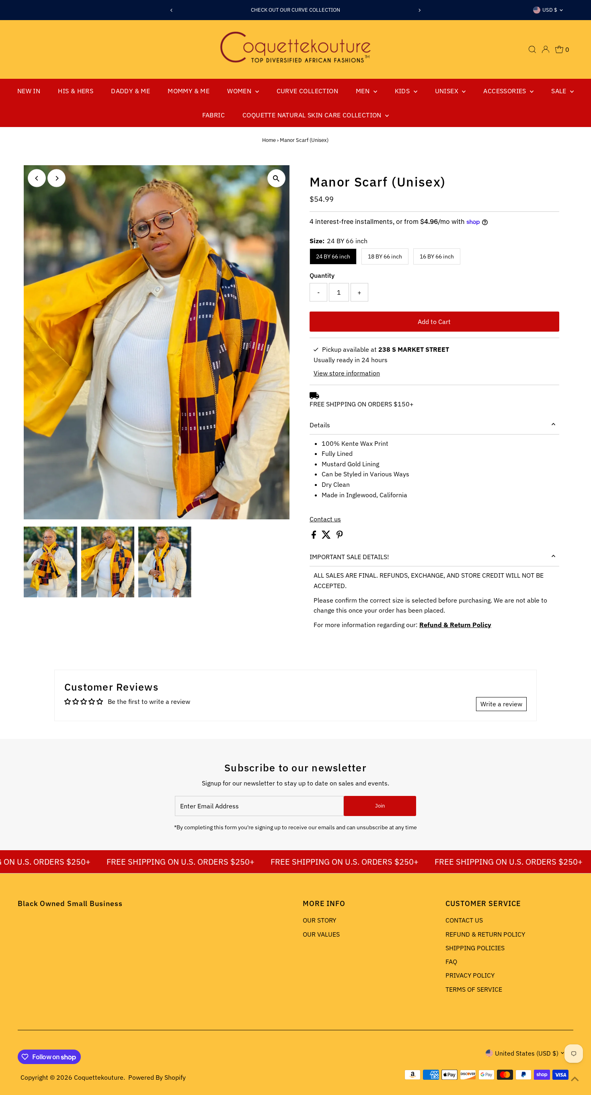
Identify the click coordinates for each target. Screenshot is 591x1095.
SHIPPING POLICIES (475, 948)
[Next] (419, 10)
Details (320, 425)
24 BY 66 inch (333, 256)
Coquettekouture (98, 1077)
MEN (363, 91)
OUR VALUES (321, 934)
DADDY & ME (130, 91)
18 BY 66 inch (385, 256)
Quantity (322, 275)
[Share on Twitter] (327, 536)
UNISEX (447, 91)
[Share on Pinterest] (340, 536)
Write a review (501, 704)
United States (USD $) (526, 1053)
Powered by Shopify (157, 1077)
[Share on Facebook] (315, 536)
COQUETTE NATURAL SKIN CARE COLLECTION (312, 115)
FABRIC (213, 115)
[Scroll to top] (575, 1079)
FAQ (451, 962)
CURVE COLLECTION (307, 91)
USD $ (549, 9)
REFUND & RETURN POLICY (485, 934)
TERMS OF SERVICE (473, 989)
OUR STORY (319, 920)
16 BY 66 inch (437, 256)
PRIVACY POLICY (470, 975)
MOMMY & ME (188, 91)
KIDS (403, 91)
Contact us (325, 519)
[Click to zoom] (276, 178)
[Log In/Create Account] (545, 49)
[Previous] (172, 10)
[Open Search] (532, 49)
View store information (347, 373)
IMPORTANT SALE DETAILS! (349, 557)
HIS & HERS (75, 91)
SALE (559, 91)
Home (269, 140)
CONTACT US (464, 920)
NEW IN (28, 91)
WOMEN (240, 91)
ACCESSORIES (505, 91)
